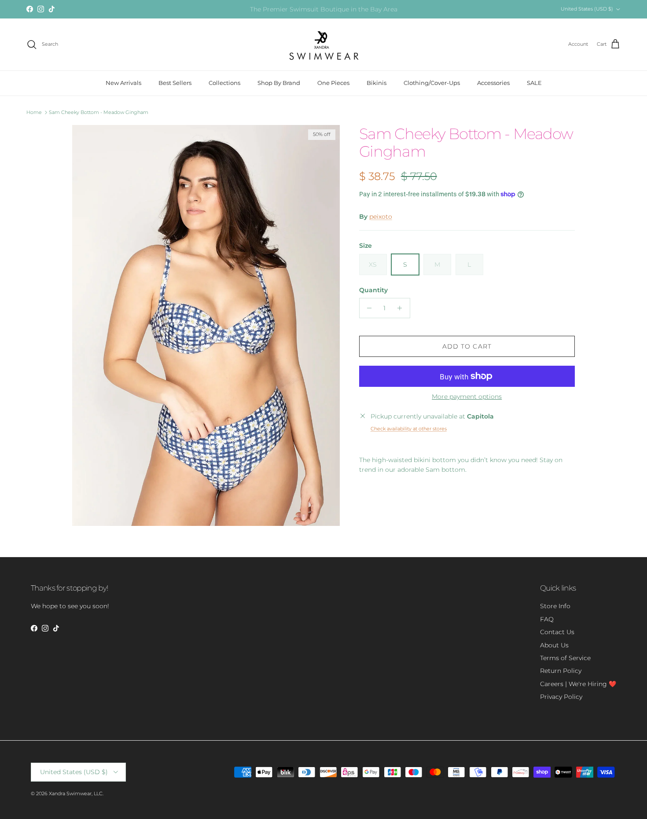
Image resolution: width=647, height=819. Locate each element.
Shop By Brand (278, 82)
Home (34, 112)
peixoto (380, 216)
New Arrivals (123, 82)
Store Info (555, 606)
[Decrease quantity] (367, 308)
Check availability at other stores (409, 429)
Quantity (373, 290)
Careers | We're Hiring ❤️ (578, 684)
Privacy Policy (561, 697)
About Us (554, 645)
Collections (224, 82)
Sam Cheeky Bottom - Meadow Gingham (98, 112)
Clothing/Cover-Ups (432, 82)
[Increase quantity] (402, 308)
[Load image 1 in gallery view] (206, 325)
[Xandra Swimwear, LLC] (323, 44)
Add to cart (467, 346)
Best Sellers (174, 82)
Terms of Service (565, 658)
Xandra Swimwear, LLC (76, 793)
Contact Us (557, 632)
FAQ (547, 619)
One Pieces (333, 82)
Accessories (493, 82)
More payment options (467, 396)
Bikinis (376, 82)
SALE (534, 82)
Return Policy (560, 671)
